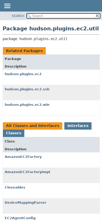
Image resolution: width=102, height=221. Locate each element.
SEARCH (18, 16)
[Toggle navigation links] (7, 6)
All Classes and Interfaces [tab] (32, 126)
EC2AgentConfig (20, 218)
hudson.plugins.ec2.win (27, 105)
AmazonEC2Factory (23, 157)
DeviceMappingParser (25, 203)
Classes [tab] (13, 133)
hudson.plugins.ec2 (23, 74)
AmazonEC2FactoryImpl (27, 172)
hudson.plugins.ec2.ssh (27, 89)
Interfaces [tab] (77, 126)
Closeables (15, 187)
